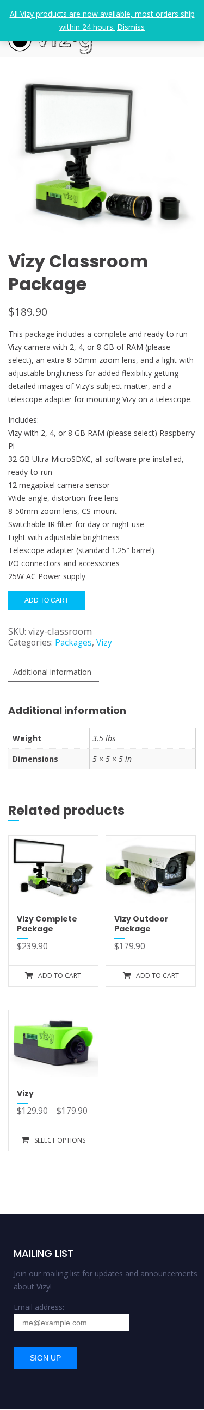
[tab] (52, 672)
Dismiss (131, 27)
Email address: (39, 1307)
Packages (73, 642)
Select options (59, 1140)
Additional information (52, 672)
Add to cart (46, 600)
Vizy (104, 642)
